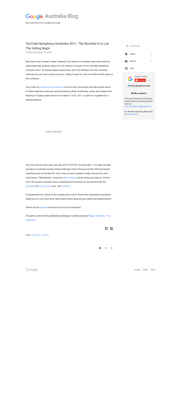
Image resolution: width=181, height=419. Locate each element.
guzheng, (30, 186)
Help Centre (133, 114)
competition (36, 235)
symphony (45, 235)
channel (44, 207)
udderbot (65, 186)
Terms (153, 270)
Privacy (145, 270)
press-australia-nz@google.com (138, 106)
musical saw (45, 186)
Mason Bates (69, 177)
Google (137, 270)
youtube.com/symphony (51, 87)
